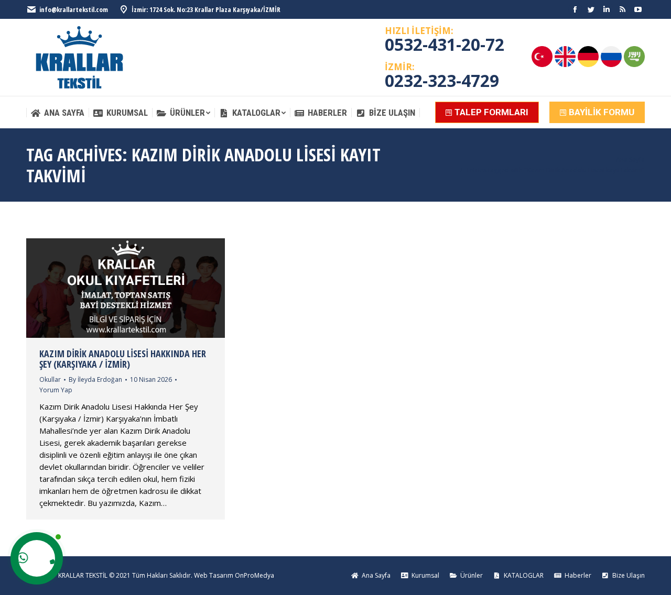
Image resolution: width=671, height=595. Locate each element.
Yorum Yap (55, 389)
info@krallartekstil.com (73, 9)
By (95, 379)
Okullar (50, 379)
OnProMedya (254, 575)
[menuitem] (57, 112)
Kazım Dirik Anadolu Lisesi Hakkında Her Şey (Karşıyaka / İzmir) (122, 358)
